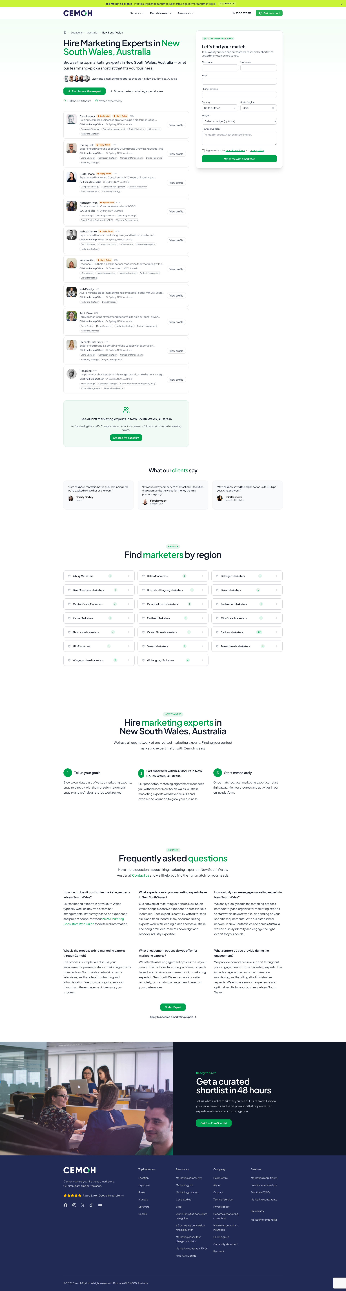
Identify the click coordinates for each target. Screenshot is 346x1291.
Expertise (144, 1185)
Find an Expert (173, 1007)
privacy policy (257, 150)
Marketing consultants (264, 1199)
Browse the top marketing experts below (138, 91)
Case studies (183, 1199)
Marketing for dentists (264, 1219)
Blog (178, 1206)
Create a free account (126, 437)
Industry (143, 1199)
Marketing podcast (187, 1192)
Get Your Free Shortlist (213, 1123)
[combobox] (220, 107)
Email (204, 75)
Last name (245, 62)
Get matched (271, 13)
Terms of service (223, 1199)
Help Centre (220, 1177)
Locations (77, 32)
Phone (210, 88)
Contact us (140, 875)
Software (144, 1206)
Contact (218, 1192)
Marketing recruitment (264, 1177)
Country (206, 102)
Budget (206, 115)
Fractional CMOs (260, 1192)
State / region (247, 102)
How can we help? (211, 128)
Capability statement (225, 1244)
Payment (218, 1251)
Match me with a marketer (239, 158)
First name (207, 62)
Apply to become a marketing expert (173, 1016)
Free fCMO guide (186, 1255)
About (217, 1185)
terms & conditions (235, 150)
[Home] (64, 32)
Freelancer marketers (264, 1185)
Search (142, 1213)
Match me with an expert (86, 91)
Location (143, 1177)
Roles (141, 1192)
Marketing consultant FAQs (191, 1248)
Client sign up (221, 1236)
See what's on (227, 3)
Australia (92, 32)
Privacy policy (221, 1206)
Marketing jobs (184, 1185)
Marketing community (189, 1177)
